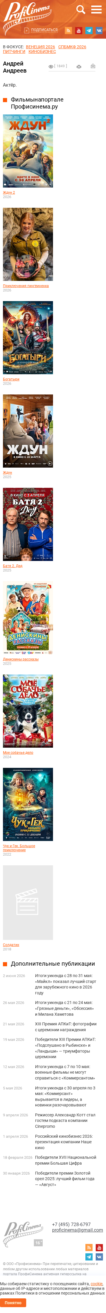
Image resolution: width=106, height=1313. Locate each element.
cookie (96, 1283)
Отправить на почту (93, 65)
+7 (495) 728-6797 (71, 1224)
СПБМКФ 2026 (72, 46)
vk (99, 30)
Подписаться (44, 30)
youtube (78, 30)
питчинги (14, 51)
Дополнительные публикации (53, 963)
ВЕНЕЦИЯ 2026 (40, 46)
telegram (89, 30)
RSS (68, 30)
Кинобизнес (42, 51)
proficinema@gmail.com (77, 1230)
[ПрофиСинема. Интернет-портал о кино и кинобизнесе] (27, 12)
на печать (79, 66)
